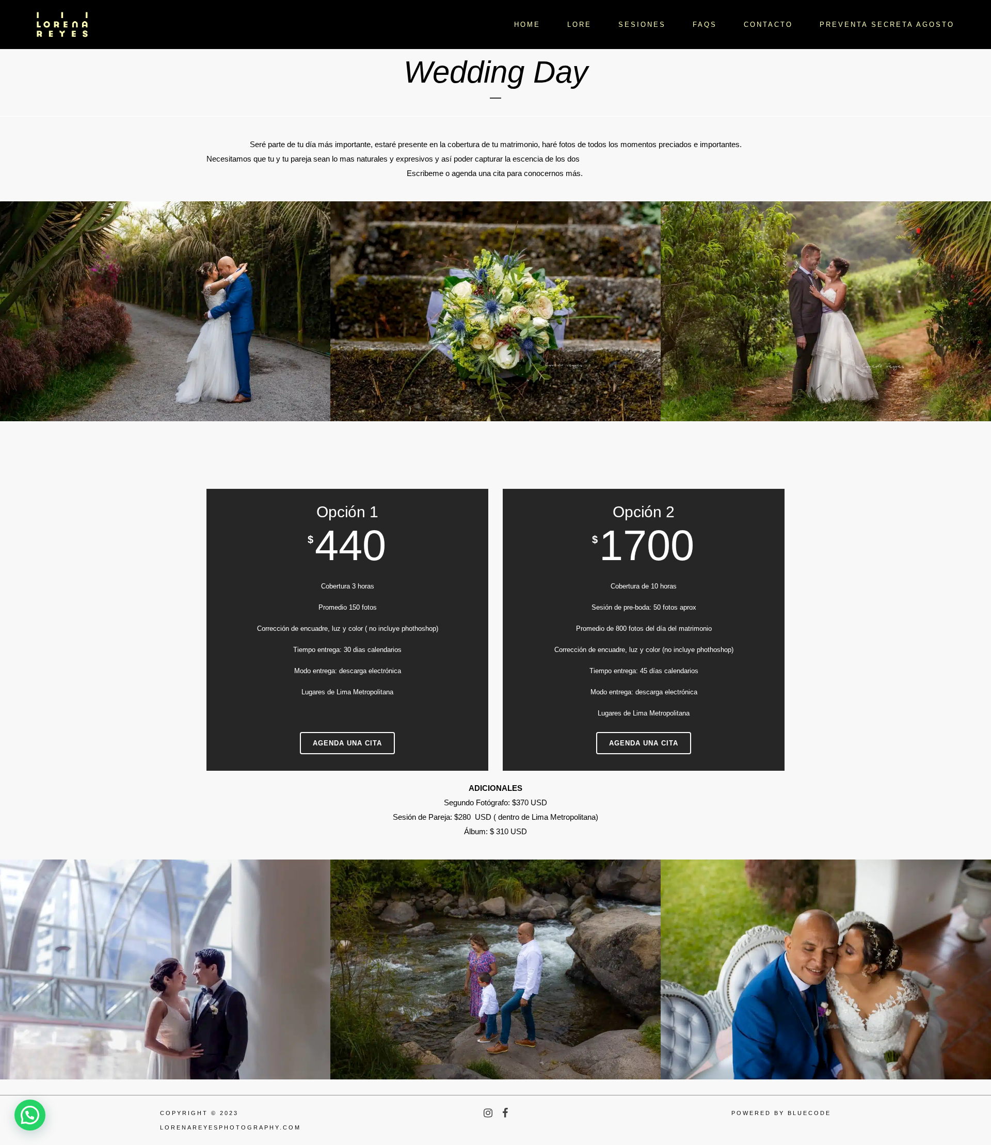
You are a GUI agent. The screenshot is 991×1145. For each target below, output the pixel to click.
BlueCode (809, 1113)
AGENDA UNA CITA (347, 743)
